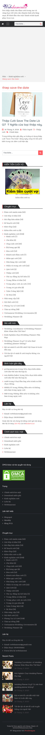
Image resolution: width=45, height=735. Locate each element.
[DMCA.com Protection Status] (13, 480)
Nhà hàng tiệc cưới (14, 262)
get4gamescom (11, 369)
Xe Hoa (9, 295)
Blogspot (8, 517)
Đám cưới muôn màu (13, 212)
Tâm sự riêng (10, 309)
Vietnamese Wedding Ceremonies (19, 313)
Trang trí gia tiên (13, 288)
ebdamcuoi (30, 423)
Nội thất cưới (9, 302)
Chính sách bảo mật (12, 437)
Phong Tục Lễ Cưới (12, 306)
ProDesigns (30, 731)
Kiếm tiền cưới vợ (11, 230)
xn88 (6, 381)
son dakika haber (11, 375)
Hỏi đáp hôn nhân (12, 219)
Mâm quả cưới (12, 258)
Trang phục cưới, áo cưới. (16, 284)
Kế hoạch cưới (10, 223)
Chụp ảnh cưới (12, 244)
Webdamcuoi (9, 452)
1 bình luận (13, 132)
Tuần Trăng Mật (13, 291)
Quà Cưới (10, 269)
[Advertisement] (22, 52)
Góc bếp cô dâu (10, 216)
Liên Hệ (17, 423)
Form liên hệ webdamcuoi (15, 651)
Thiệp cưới (10, 273)
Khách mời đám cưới (14, 255)
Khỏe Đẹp (8, 227)
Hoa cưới (9, 251)
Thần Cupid (27, 130)
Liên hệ (7, 448)
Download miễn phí (12, 441)
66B (6, 394)
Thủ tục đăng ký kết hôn (16, 277)
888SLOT (8, 388)
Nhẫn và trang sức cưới (16, 266)
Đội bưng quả (11, 247)
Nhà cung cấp (10, 298)
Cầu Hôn (9, 240)
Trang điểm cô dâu (14, 280)
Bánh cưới (10, 237)
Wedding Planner (12, 317)
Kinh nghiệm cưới (11, 234)
